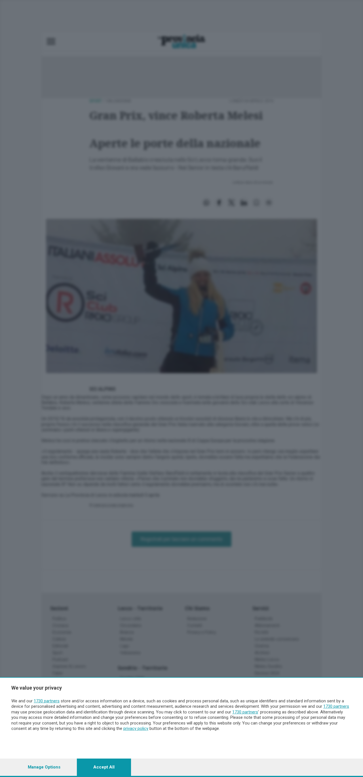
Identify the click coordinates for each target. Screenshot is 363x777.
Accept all (104, 767)
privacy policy (135, 728)
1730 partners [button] (47, 701)
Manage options (44, 767)
